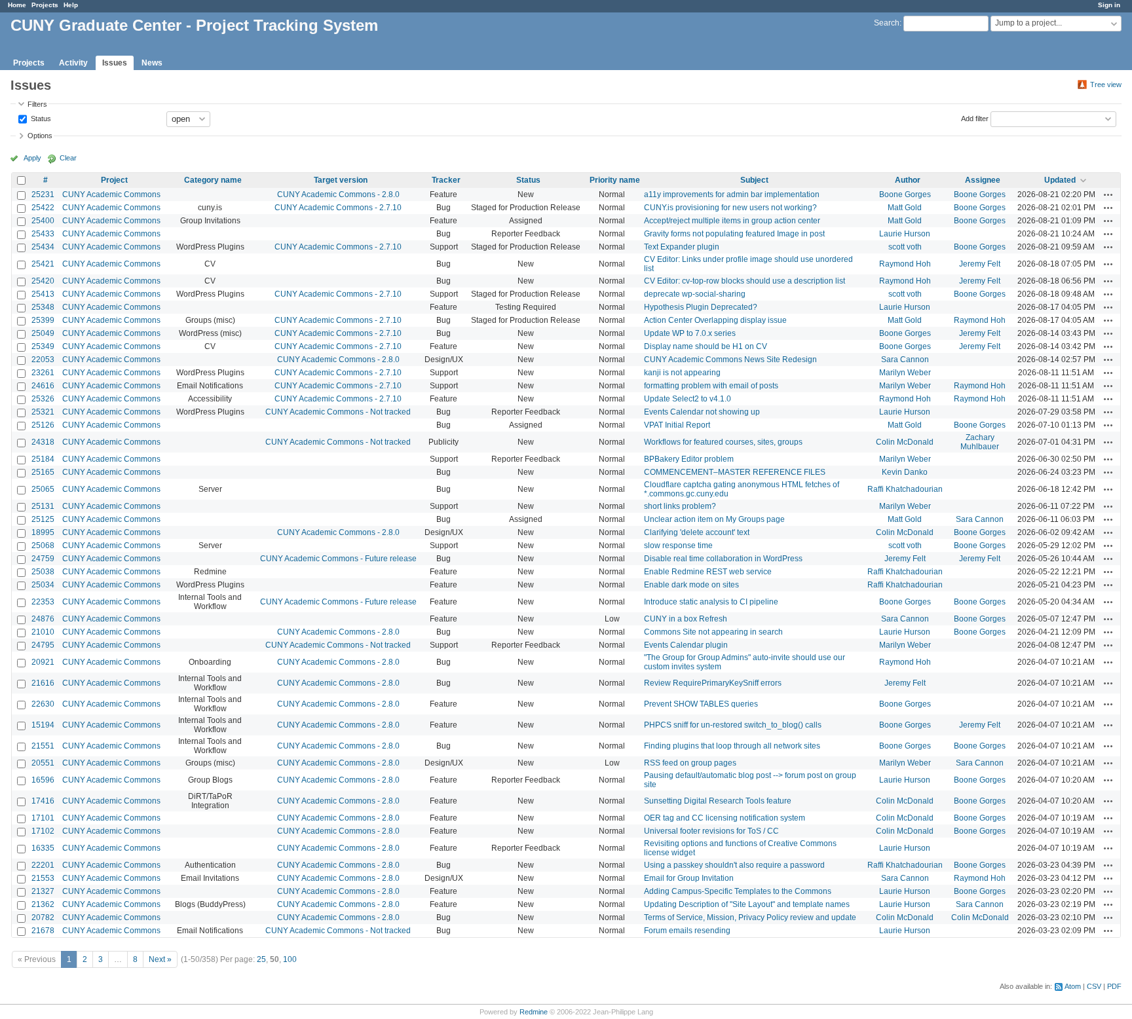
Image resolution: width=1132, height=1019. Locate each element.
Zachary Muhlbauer (979, 442)
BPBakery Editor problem (689, 459)
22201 (42, 865)
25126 (42, 425)
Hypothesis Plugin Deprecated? (700, 307)
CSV (1094, 986)
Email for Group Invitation (689, 878)
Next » (160, 959)
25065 (42, 489)
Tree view (1106, 84)
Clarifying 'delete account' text (696, 532)
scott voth (905, 246)
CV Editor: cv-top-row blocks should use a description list (744, 281)
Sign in (1109, 5)
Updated (1060, 180)
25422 (42, 207)
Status (40, 118)
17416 (42, 801)
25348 (42, 307)
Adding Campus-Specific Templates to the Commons (737, 891)
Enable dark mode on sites (691, 584)
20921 (42, 662)
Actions (1108, 194)
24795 (42, 645)
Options (40, 135)
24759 (42, 558)
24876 (42, 618)
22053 (42, 359)
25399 (42, 320)
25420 (42, 281)
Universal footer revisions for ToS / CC (711, 831)
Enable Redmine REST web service (708, 571)
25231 (42, 194)
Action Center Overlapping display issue (715, 320)
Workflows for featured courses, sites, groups (723, 442)
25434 (42, 246)
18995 (42, 532)
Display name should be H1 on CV (705, 346)
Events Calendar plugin (686, 645)
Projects (44, 5)
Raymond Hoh (905, 264)
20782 (42, 917)
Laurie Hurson (904, 233)
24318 (42, 442)
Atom (1073, 986)
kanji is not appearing (682, 372)
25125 (42, 519)
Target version (341, 180)
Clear (68, 158)
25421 (42, 264)
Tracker (446, 180)
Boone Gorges (905, 194)
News (152, 62)
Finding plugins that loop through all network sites (732, 745)
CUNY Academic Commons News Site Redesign (730, 359)
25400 (42, 220)
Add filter (975, 118)
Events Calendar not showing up (702, 412)
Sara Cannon (905, 359)
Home (17, 5)
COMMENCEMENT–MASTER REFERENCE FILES (734, 472)
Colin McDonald (905, 442)
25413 (42, 294)
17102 (42, 831)
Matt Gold (905, 207)
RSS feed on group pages (690, 763)
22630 (42, 704)
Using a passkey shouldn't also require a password (734, 865)
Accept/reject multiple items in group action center (732, 220)
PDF (1114, 986)
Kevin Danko (905, 472)
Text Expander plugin (681, 246)
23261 (42, 372)
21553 (42, 878)
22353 (42, 601)
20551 (42, 763)
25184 (42, 459)
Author (907, 180)
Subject (754, 180)
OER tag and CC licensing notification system (724, 818)
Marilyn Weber (905, 372)
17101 (42, 818)
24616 (42, 385)
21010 (42, 632)
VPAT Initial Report (677, 425)
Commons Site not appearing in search (713, 632)
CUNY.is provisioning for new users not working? (730, 207)
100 (290, 959)
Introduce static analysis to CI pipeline (711, 601)
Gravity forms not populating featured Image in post (734, 233)
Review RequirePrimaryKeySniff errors (713, 683)
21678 (42, 930)
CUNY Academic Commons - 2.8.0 (338, 194)
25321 (42, 412)
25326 (42, 398)
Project (114, 180)
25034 (42, 584)
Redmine (533, 1012)
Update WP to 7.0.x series (690, 333)
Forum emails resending (687, 930)
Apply (32, 158)
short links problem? (680, 506)
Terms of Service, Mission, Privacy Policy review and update (750, 917)
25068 (42, 545)
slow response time (678, 545)
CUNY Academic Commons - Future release (338, 558)
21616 (42, 683)
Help (71, 5)
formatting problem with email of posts (711, 385)
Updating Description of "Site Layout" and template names (747, 904)
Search (886, 23)
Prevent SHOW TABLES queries (701, 704)
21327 (42, 891)
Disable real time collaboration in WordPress (723, 558)
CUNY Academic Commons (111, 194)
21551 (42, 745)
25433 (42, 233)
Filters (37, 104)
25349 (42, 346)
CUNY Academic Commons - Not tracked (338, 412)
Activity (73, 62)
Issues (114, 62)
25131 (42, 506)
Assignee (982, 180)
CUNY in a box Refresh (685, 618)
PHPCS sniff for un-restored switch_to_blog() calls (732, 725)
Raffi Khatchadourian (905, 489)
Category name (213, 180)
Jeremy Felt (979, 264)
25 (261, 959)
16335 (42, 848)
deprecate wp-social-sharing (694, 294)
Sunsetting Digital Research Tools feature (717, 801)
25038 (42, 571)
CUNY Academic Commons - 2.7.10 (338, 207)
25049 (42, 333)
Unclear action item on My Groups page (714, 519)
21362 (42, 904)
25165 (42, 472)
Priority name (615, 180)
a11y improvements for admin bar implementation (732, 194)
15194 (42, 725)
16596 (42, 780)
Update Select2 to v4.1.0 (687, 398)
